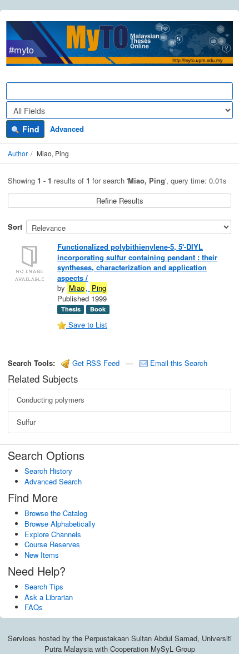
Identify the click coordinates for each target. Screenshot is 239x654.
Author (18, 153)
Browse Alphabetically (60, 523)
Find (29, 129)
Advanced (67, 128)
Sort (15, 226)
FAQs (33, 607)
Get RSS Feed (95, 363)
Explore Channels (52, 534)
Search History (48, 470)
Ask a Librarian (48, 597)
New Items (41, 554)
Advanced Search (53, 481)
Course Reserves (52, 544)
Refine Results (119, 200)
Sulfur (26, 422)
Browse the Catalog (55, 513)
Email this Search (177, 363)
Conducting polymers (50, 399)
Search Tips (43, 586)
